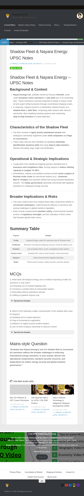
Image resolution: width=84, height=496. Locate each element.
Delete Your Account (36, 477)
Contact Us (70, 472)
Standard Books (70, 25)
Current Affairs (9, 25)
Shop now (42, 457)
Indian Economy (44, 25)
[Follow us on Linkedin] (78, 485)
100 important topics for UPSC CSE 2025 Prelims (39, 400)
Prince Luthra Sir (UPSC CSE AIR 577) (27, 63)
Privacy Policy (15, 472)
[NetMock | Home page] (7, 16)
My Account (51, 477)
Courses (7, 30)
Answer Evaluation (21, 30)
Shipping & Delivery (54, 472)
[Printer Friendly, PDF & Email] (16, 68)
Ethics (56, 25)
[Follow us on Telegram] (70, 485)
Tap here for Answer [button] (22, 301)
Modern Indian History (26, 25)
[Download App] (74, 485)
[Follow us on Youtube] (66, 485)
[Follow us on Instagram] (62, 485)
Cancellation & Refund (33, 472)
